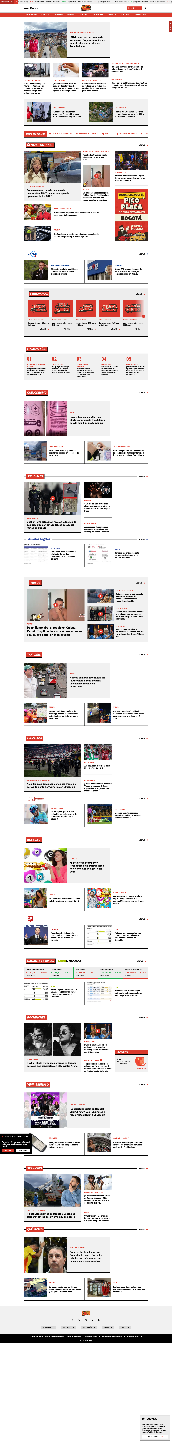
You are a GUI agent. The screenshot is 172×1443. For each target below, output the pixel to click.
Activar (8, 1151)
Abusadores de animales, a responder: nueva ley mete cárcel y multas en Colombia (96, 529)
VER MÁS (43, 329)
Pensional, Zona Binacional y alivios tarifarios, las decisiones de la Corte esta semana (63, 555)
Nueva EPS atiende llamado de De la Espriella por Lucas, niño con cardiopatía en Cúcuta (128, 271)
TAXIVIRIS (59, 15)
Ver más (142, 145)
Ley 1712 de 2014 (86, 1340)
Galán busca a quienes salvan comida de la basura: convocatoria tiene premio (77, 213)
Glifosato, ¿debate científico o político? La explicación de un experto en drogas (64, 271)
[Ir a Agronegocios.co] (69, 961)
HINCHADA (71, 15)
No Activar (23, 1151)
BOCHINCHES (97, 15)
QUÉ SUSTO (125, 15)
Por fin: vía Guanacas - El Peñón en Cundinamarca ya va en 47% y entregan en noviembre (129, 114)
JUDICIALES (45, 15)
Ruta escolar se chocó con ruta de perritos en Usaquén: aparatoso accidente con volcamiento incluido (129, 597)
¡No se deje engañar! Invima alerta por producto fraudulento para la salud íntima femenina (87, 420)
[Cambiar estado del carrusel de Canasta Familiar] (16, 2)
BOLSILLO (84, 15)
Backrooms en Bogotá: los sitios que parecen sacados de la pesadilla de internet (129, 1289)
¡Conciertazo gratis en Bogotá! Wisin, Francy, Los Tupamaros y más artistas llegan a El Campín (87, 1111)
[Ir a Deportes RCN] (36, 799)
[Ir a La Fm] (32, 254)
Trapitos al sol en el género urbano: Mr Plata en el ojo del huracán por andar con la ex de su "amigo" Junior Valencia (97, 1067)
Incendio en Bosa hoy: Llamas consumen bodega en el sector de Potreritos (64, 452)
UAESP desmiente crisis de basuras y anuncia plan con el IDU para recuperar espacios (97, 1218)
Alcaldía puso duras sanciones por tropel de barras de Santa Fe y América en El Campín (51, 785)
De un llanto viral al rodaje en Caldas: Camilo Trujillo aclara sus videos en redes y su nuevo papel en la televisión (96, 196)
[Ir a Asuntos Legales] (39, 539)
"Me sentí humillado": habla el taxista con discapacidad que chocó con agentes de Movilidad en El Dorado (128, 715)
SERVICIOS (112, 15)
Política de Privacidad (74, 1336)
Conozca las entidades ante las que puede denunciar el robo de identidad (127, 555)
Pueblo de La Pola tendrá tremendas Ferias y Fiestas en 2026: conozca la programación (67, 114)
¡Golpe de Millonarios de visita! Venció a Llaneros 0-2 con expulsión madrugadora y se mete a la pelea (98, 787)
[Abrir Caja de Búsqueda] (145, 8)
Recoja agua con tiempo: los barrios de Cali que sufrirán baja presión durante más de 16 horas (61, 370)
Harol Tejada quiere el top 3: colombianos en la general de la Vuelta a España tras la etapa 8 (64, 815)
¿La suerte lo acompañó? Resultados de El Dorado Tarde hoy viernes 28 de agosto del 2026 (87, 867)
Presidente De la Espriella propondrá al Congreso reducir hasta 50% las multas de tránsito (64, 936)
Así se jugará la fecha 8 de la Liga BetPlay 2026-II (97, 767)
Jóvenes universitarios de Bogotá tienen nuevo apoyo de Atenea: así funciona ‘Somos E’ (130, 178)
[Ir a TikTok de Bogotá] (92, 1320)
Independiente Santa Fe (88, 134)
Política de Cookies (155, 1432)
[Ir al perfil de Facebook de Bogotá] (72, 1320)
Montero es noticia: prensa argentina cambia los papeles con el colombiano (128, 815)
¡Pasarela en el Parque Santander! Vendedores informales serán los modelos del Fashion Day (128, 1144)
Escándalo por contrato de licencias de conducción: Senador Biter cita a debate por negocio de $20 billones (128, 452)
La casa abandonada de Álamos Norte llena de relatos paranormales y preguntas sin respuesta (65, 1289)
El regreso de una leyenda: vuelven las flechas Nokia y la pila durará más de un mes (64, 1144)
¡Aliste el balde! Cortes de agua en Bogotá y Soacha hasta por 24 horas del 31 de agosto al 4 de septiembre (66, 87)
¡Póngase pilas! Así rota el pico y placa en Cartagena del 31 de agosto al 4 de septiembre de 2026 (36, 371)
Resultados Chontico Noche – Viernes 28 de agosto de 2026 (96, 157)
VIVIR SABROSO (140, 15)
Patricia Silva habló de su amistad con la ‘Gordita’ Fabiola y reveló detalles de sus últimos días (130, 633)
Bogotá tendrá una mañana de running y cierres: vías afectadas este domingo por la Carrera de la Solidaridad (64, 715)
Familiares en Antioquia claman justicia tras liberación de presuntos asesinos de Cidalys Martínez (109, 370)
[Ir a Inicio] (86, 8)
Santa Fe (109, 134)
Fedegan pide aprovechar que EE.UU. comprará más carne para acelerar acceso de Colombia (128, 936)
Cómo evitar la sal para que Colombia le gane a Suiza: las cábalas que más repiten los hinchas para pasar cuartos (86, 1257)
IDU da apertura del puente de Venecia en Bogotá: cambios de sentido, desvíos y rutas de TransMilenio (87, 42)
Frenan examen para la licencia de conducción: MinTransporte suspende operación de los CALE (48, 193)
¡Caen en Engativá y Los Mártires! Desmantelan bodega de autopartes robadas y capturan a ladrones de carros (34, 88)
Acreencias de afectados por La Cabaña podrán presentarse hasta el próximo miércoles (128, 993)
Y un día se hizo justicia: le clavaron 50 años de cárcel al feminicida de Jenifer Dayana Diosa (97, 507)
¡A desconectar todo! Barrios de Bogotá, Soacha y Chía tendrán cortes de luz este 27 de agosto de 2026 (97, 1199)
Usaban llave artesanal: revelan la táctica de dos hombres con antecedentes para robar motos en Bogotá (51, 524)
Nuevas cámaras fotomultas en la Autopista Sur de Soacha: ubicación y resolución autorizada (87, 682)
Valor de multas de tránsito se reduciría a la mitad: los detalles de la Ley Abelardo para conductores (94, 87)
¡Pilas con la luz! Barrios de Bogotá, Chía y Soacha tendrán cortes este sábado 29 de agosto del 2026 (129, 85)
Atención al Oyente (91, 1336)
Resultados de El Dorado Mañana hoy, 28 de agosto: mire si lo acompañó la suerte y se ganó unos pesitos (128, 900)
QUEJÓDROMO (31, 15)
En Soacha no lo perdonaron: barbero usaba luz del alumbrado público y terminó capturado (76, 235)
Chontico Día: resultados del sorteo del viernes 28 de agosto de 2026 (64, 900)
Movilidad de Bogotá (128, 134)
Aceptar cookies (153, 1437)
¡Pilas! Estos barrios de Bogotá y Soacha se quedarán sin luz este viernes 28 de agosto (51, 1215)
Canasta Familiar (7, 2)
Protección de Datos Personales (112, 1336)
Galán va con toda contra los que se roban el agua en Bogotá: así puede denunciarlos (127, 69)
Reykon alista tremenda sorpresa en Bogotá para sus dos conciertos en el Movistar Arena (52, 1064)
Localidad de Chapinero (62, 134)
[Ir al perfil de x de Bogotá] (79, 1320)
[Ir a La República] (30, 919)
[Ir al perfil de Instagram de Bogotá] (86, 1320)
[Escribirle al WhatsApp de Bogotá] (99, 1320)
